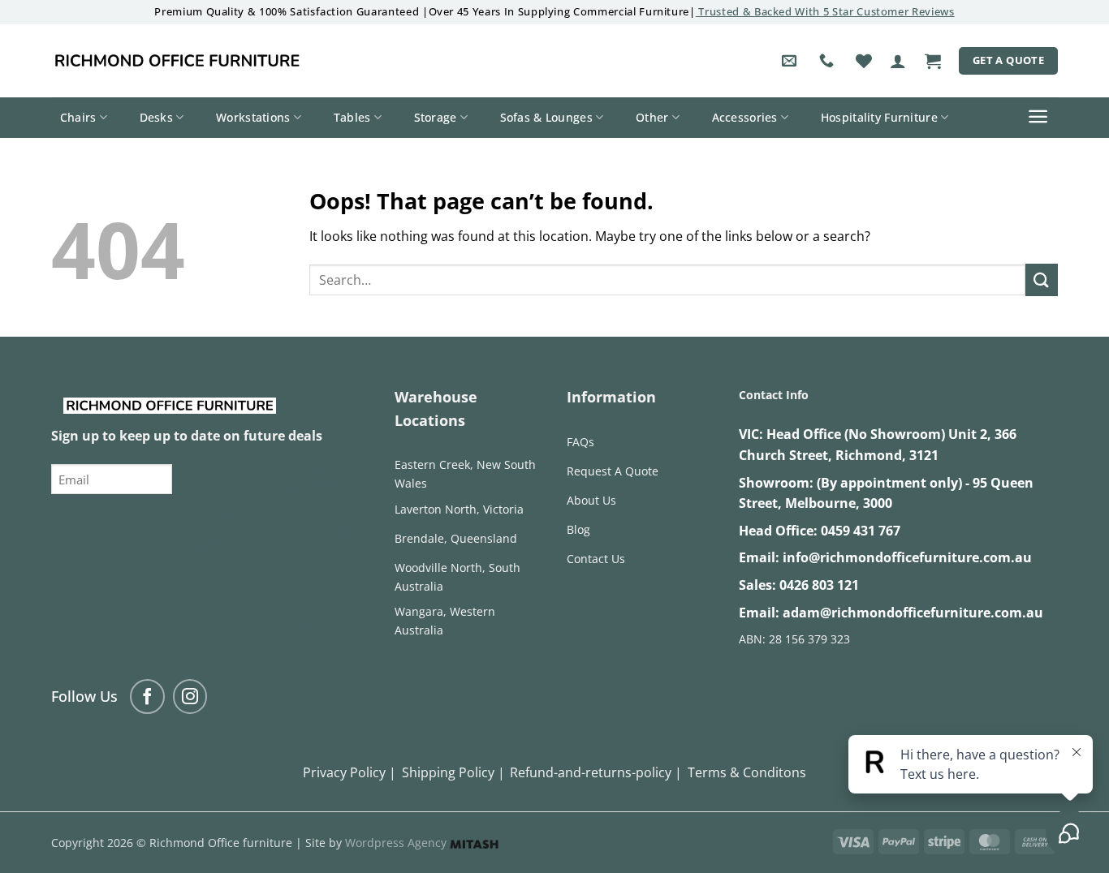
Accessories (745, 117)
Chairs (78, 117)
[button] (898, 61)
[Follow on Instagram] (190, 696)
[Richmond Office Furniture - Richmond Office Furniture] (177, 61)
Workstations (253, 117)
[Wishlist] (864, 61)
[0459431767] (828, 61)
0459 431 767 (860, 531)
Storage (435, 117)
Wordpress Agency (397, 842)
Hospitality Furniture (879, 117)
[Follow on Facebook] (147, 696)
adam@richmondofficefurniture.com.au (913, 612)
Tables (352, 117)
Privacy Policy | (349, 772)
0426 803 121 (819, 585)
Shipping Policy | (453, 772)
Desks (156, 117)
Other (652, 117)
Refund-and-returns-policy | (596, 772)
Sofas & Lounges (546, 117)
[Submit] (1041, 279)
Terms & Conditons (747, 772)
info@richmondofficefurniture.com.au (907, 557)
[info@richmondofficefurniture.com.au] (791, 61)
